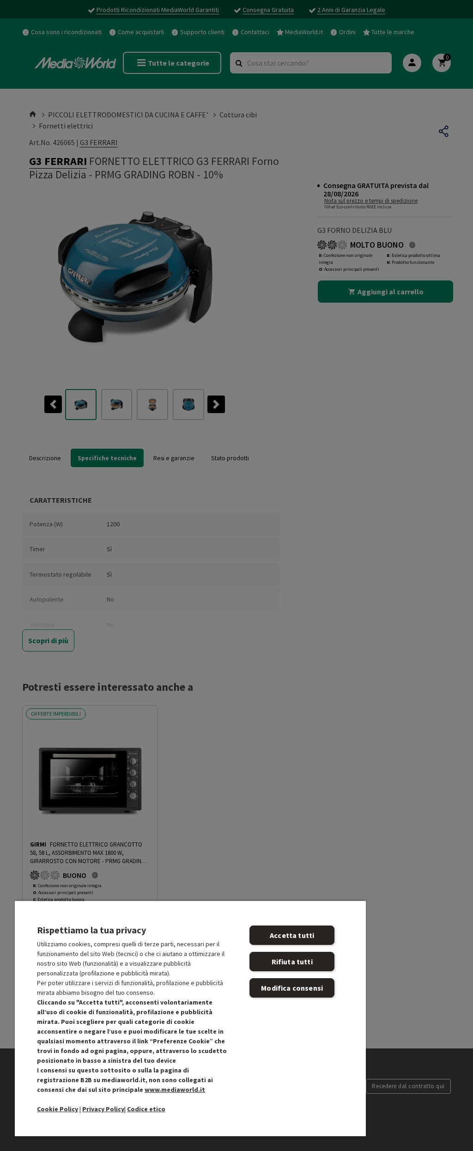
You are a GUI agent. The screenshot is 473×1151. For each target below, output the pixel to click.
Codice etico (146, 1109)
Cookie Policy (57, 1109)
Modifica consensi (292, 988)
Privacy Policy (103, 1109)
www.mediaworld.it (175, 1089)
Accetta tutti (292, 935)
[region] (190, 1018)
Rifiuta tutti (292, 961)
